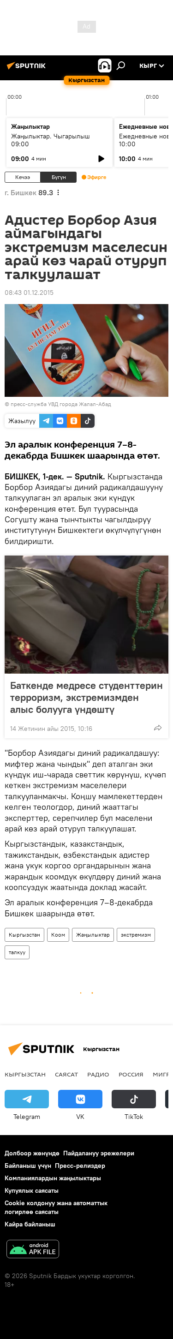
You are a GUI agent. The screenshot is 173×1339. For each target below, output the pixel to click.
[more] (158, 727)
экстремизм (136, 934)
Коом (58, 934)
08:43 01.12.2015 (29, 292)
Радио (98, 1074)
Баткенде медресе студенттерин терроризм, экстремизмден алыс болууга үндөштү (86, 697)
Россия (131, 1074)
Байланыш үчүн (28, 1165)
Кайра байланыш (30, 1224)
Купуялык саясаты (32, 1190)
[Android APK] (32, 1250)
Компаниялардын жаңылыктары (53, 1178)
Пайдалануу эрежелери (98, 1153)
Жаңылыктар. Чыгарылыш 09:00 (50, 140)
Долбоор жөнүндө (32, 1153)
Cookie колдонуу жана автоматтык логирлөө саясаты (56, 1207)
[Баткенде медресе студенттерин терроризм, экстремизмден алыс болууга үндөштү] (86, 615)
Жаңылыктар (93, 934)
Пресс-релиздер (80, 1165)
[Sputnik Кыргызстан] (28, 69)
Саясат (66, 1074)
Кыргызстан (24, 934)
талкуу (17, 952)
